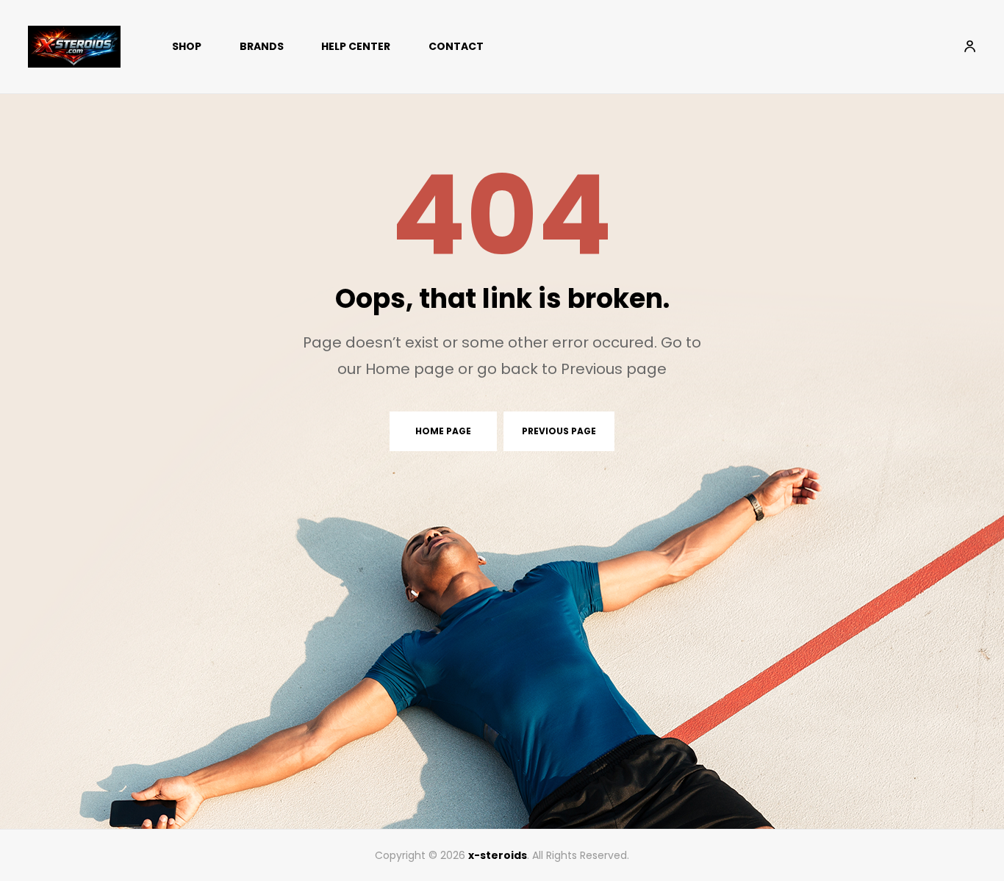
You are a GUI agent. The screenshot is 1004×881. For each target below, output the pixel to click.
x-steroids (497, 855)
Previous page (559, 431)
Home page (443, 431)
